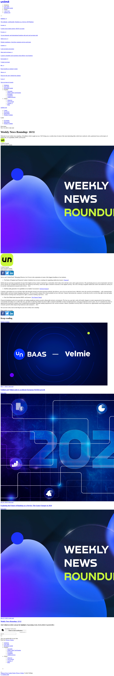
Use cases (6, 6)
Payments (9, 94)
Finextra (66, 280)
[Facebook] (3, 273)
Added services (11, 97)
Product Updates (8, 115)
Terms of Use (4, 673)
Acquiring (10, 95)
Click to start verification (16, 630)
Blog (8, 104)
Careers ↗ (10, 103)
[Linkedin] (11, 273)
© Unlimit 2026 (5, 674)
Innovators (7, 113)
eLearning (6, 112)
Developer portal (8, 8)
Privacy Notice (10, 640)
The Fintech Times (36, 297)
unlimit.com (7, 12)
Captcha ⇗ (23, 632)
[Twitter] (7, 273)
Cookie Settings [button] (28, 673)
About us (9, 100)
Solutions (6, 85)
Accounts (9, 91)
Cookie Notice (12, 673)
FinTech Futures (44, 288)
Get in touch (10, 101)
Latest (5, 110)
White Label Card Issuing (14, 92)
